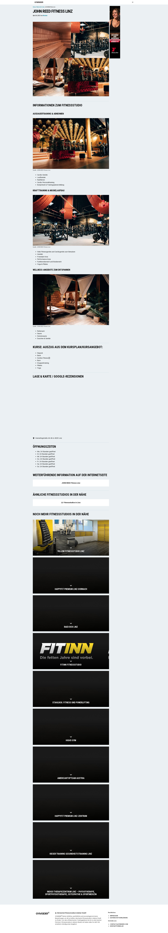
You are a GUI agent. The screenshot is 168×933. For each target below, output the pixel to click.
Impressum (114, 916)
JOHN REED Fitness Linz (71, 483)
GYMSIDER (39, 2)
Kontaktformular (116, 926)
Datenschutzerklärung (119, 918)
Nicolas (45, 15)
